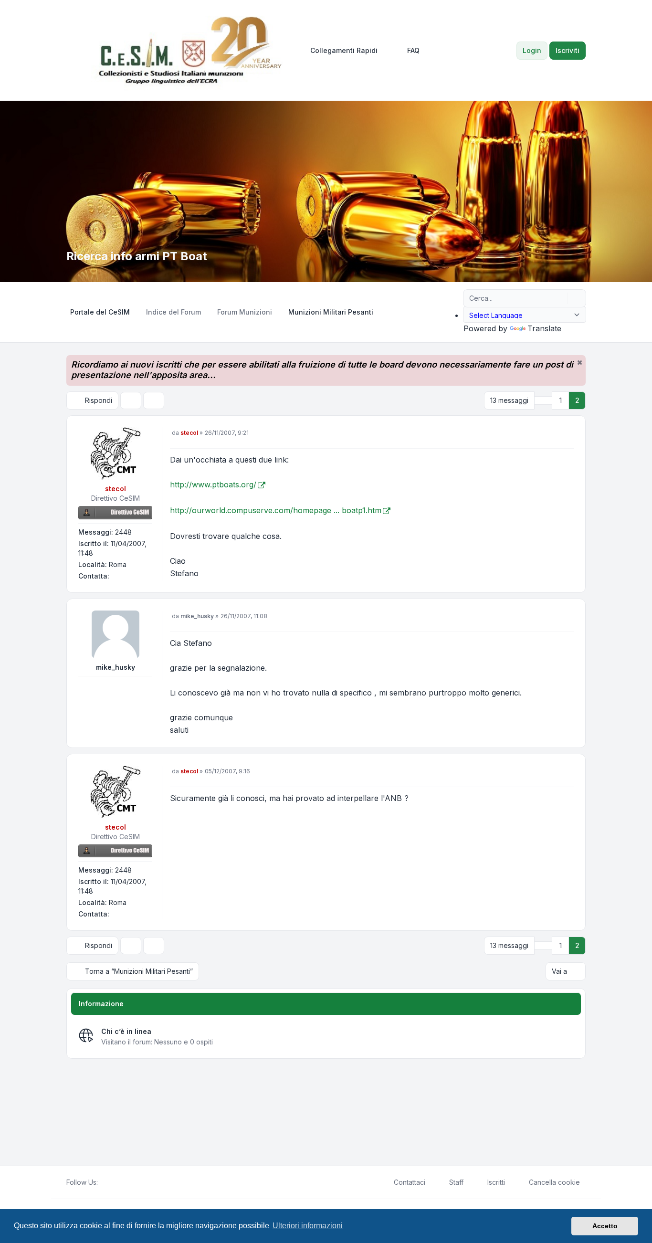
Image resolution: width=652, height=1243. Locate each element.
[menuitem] (339, 50)
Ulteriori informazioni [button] (308, 1226)
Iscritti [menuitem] (496, 1182)
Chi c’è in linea (126, 1031)
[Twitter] (111, 1182)
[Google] (126, 1182)
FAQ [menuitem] (413, 50)
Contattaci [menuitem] (409, 1182)
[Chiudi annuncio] (579, 362)
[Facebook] (103, 1182)
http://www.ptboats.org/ (213, 484)
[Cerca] (559, 298)
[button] (543, 400)
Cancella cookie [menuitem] (554, 1182)
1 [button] (560, 400)
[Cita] (565, 435)
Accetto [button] (605, 1226)
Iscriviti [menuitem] (567, 50)
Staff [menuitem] (456, 1182)
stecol (115, 489)
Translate (544, 328)
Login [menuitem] (532, 50)
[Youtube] (119, 1182)
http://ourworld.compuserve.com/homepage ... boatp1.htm (275, 510)
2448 (123, 532)
